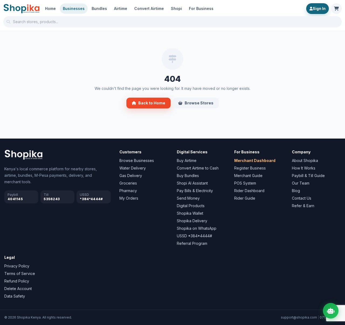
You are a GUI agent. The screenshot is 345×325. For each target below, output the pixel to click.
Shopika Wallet (190, 213)
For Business (201, 8)
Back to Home (151, 103)
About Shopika (305, 160)
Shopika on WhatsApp (196, 228)
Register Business (250, 168)
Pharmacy (128, 190)
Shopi (176, 8)
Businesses (74, 8)
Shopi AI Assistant (192, 183)
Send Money (188, 198)
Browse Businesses (136, 160)
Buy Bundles (188, 175)
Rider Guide (244, 198)
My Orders (128, 198)
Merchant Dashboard (254, 160)
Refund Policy (16, 281)
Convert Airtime (149, 8)
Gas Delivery (130, 175)
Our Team (300, 183)
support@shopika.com (299, 317)
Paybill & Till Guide (308, 175)
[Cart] (336, 8)
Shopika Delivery (192, 220)
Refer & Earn (303, 205)
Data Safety (14, 296)
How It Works (303, 168)
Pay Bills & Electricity (195, 190)
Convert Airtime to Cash (198, 168)
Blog (296, 190)
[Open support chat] (331, 311)
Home (50, 8)
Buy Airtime (186, 160)
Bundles (99, 8)
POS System (245, 183)
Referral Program (192, 243)
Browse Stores (199, 103)
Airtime (120, 8)
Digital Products (191, 205)
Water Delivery (132, 168)
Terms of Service (19, 273)
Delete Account (18, 288)
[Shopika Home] (21, 8)
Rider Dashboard (249, 190)
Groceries (128, 183)
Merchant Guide (248, 175)
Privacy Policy (16, 266)
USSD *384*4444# (194, 236)
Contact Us (301, 198)
